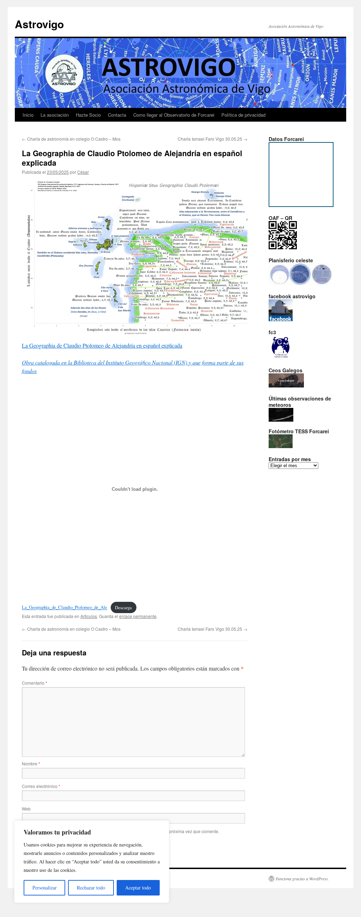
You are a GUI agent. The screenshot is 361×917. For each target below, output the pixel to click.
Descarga (123, 607)
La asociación (55, 114)
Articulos (88, 616)
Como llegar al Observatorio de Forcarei (173, 114)
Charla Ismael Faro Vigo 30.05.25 (212, 139)
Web (26, 809)
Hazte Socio (88, 114)
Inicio (28, 114)
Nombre (31, 763)
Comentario (34, 683)
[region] (91, 861)
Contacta (117, 114)
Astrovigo (39, 23)
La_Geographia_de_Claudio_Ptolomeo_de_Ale (64, 607)
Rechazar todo (91, 887)
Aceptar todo (138, 887)
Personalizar (44, 887)
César (83, 172)
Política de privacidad (243, 114)
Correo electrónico (41, 786)
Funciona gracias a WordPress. (302, 878)
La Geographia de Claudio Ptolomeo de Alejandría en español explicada (102, 345)
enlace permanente (138, 616)
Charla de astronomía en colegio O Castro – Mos (71, 139)
